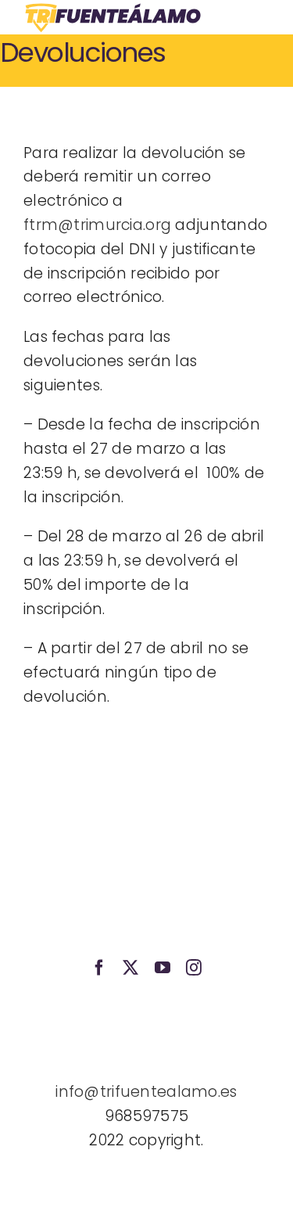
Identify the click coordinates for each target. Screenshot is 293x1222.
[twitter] (130, 968)
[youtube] (162, 968)
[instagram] (194, 968)
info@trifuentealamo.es (146, 1091)
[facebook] (99, 968)
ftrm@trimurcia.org (97, 224)
